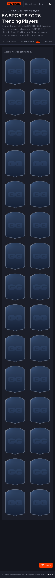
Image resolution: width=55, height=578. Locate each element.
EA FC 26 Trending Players (26, 10)
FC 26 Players (9, 41)
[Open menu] (3, 4)
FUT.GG (6, 10)
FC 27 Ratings (30, 41)
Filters (48, 565)
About (50, 574)
